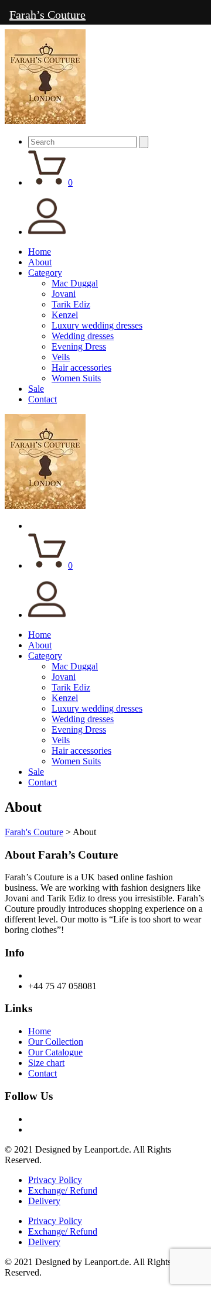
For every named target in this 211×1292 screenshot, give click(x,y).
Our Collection (55, 1042)
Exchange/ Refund (62, 1190)
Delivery (44, 1201)
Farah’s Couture (47, 14)
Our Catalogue (55, 1052)
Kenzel (65, 315)
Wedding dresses (83, 336)
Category (45, 273)
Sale (36, 389)
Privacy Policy (55, 1180)
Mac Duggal (75, 283)
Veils (61, 357)
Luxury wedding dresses (97, 325)
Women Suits (76, 378)
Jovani (64, 294)
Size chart (46, 1063)
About (40, 262)
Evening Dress (79, 346)
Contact (42, 399)
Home (39, 252)
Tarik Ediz (71, 304)
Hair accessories (81, 367)
